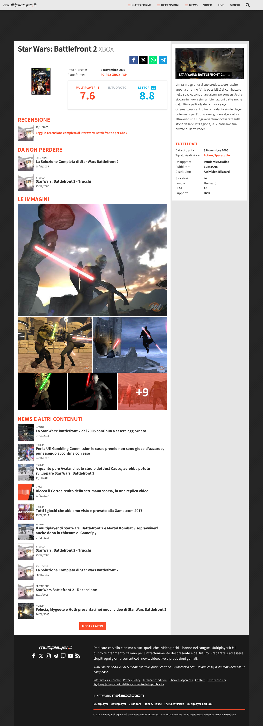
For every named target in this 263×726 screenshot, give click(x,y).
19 (153, 88)
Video (207, 5)
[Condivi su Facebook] (133, 60)
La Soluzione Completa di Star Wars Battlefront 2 (77, 161)
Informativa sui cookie (107, 680)
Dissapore (135, 704)
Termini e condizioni (155, 680)
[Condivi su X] (143, 60)
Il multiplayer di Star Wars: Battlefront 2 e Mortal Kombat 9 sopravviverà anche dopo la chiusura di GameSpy (97, 530)
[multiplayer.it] (55, 647)
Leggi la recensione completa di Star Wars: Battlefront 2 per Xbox (81, 133)
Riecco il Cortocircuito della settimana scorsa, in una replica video (92, 490)
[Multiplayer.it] (20, 5)
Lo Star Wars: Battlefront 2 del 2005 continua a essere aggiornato (91, 430)
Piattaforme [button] (142, 5)
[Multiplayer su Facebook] (33, 655)
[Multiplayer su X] (40, 655)
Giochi (235, 5)
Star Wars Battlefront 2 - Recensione (66, 589)
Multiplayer (100, 704)
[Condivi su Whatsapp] (153, 60)
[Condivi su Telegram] (163, 60)
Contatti (200, 680)
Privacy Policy (131, 680)
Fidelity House (153, 704)
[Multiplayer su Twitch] (63, 655)
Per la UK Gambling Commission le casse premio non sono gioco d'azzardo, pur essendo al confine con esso (100, 451)
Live (221, 5)
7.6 (87, 95)
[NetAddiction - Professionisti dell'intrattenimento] (128, 695)
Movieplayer (118, 704)
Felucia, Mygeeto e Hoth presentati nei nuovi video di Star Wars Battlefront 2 (101, 609)
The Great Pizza (174, 704)
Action (208, 155)
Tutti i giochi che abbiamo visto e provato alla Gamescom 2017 (89, 510)
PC (102, 75)
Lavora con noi (217, 680)
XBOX (116, 75)
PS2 (108, 75)
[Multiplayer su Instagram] (48, 655)
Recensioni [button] (170, 5)
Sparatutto (222, 155)
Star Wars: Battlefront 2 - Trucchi (63, 181)
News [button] (193, 5)
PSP (124, 75)
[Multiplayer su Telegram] (55, 655)
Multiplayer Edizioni (199, 704)
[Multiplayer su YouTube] (70, 655)
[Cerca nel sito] (248, 5)
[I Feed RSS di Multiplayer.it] (77, 655)
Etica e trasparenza (181, 680)
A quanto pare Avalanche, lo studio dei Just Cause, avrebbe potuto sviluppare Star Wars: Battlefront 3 (93, 471)
